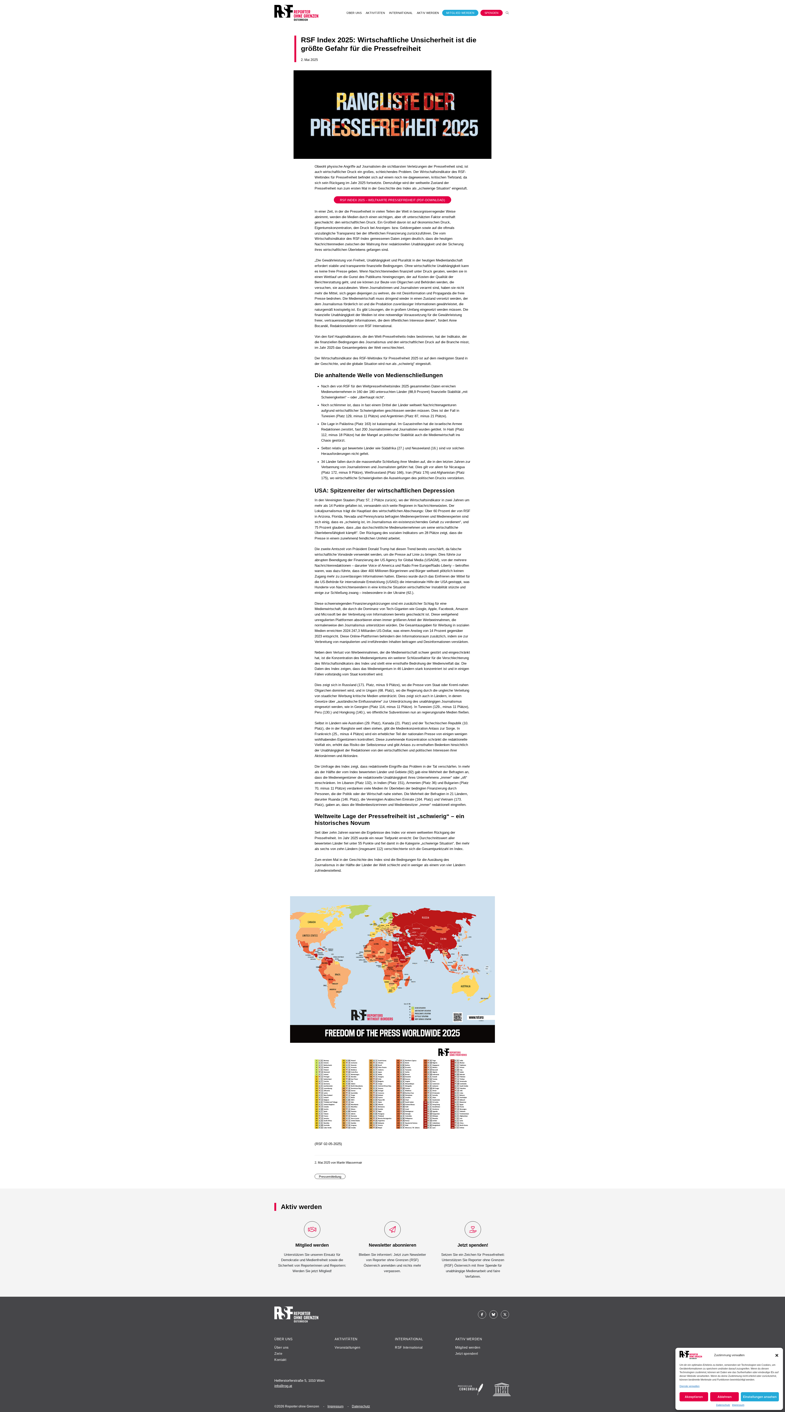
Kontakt (280, 1360)
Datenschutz (723, 1405)
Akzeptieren (694, 1397)
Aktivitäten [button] (375, 13)
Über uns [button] (354, 13)
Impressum (738, 1405)
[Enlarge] (490, 901)
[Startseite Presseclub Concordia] (470, 1389)
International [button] (401, 13)
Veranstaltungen (347, 1347)
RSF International (409, 1347)
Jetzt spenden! (466, 1353)
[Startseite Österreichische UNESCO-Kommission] (502, 1389)
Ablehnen (725, 1397)
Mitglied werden (467, 1347)
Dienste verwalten (690, 1386)
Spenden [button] (491, 13)
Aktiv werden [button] (428, 13)
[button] (777, 1355)
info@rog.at (283, 1386)
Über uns (281, 1347)
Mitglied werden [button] (460, 13)
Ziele (278, 1353)
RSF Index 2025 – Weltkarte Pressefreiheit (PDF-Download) (392, 200)
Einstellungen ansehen (760, 1397)
